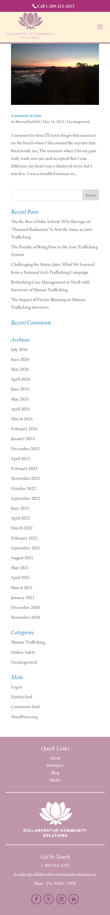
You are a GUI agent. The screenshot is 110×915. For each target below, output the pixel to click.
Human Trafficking (28, 642)
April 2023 (20, 458)
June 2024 (20, 389)
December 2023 (25, 448)
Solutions (55, 765)
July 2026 (19, 349)
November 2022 (25, 478)
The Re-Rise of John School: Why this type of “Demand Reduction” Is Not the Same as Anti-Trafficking (52, 229)
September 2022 (25, 498)
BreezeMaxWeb (28, 121)
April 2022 (20, 518)
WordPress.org (24, 716)
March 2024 (22, 418)
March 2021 (22, 587)
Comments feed (25, 706)
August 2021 (22, 557)
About (55, 758)
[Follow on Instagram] (61, 899)
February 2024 (24, 428)
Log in (16, 687)
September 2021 (25, 548)
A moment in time (26, 115)
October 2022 (23, 488)
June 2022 (20, 508)
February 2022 (24, 538)
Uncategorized (78, 121)
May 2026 (20, 369)
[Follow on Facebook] (36, 899)
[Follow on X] (49, 899)
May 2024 (20, 399)
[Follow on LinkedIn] (74, 899)
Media (55, 780)
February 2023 (24, 468)
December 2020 (25, 607)
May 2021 (20, 567)
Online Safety (23, 652)
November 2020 (25, 617)
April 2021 (20, 577)
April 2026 (20, 379)
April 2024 (20, 409)
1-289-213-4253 (55, 865)
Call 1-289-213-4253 (55, 6)
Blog (55, 772)
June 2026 (20, 359)
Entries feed (21, 696)
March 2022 (22, 528)
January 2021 (23, 597)
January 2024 (23, 438)
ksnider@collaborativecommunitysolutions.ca (55, 874)
